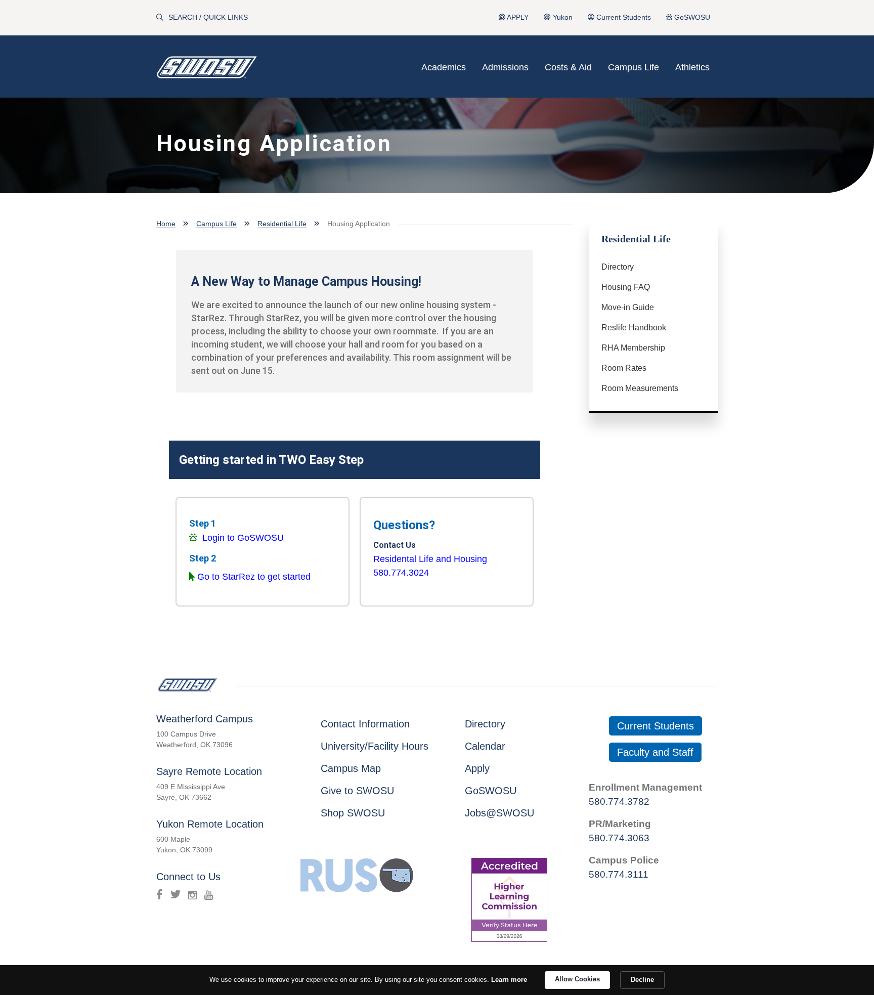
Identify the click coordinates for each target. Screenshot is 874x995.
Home (166, 224)
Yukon (562, 17)
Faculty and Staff (655, 752)
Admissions (505, 67)
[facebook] (159, 894)
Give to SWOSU (357, 790)
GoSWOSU (691, 17)
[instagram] (192, 894)
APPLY (517, 17)
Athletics (692, 67)
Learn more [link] (509, 979)
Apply (477, 768)
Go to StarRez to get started (254, 577)
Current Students (622, 17)
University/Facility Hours (374, 746)
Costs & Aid (568, 67)
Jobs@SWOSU (499, 812)
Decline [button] (642, 979)
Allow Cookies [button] (577, 979)
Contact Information (365, 723)
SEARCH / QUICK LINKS (208, 17)
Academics (443, 67)
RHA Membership (633, 347)
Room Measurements (639, 388)
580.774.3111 (618, 874)
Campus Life (633, 67)
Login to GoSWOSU (243, 538)
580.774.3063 (619, 838)
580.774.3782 (619, 801)
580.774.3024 (401, 573)
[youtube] (208, 894)
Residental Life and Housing (430, 559)
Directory (617, 267)
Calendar (485, 746)
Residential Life (282, 224)
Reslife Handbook (633, 327)
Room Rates (623, 368)
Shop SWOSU (353, 812)
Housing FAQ (625, 287)
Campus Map (351, 768)
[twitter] (175, 894)
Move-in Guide (627, 307)
